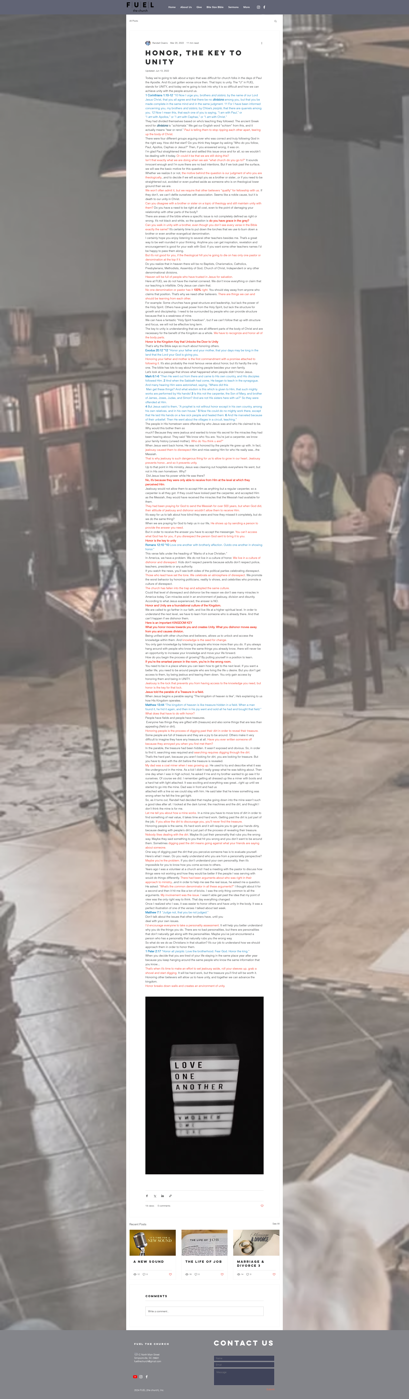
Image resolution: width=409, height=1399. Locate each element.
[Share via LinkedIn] (162, 1195)
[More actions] (262, 43)
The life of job (203, 1262)
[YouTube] (135, 1377)
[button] (275, 21)
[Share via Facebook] (146, 1195)
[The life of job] (204, 1243)
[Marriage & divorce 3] (256, 1243)
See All (276, 1223)
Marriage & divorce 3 (251, 1264)
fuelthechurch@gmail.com (147, 1361)
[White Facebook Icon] (264, 7)
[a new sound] (153, 1243)
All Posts (133, 20)
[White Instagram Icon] (258, 7)
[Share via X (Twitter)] (154, 1195)
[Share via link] (170, 1195)
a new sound (148, 1262)
